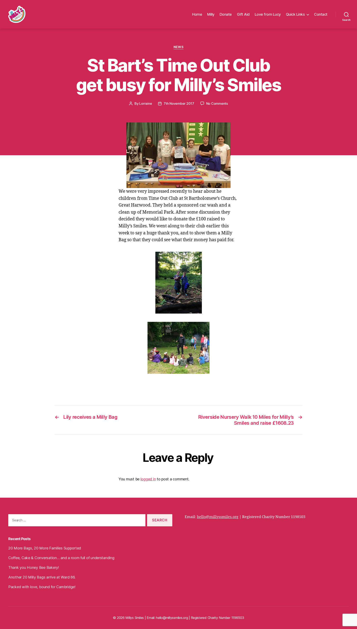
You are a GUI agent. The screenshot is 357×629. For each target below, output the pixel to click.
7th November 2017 (179, 103)
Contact (320, 14)
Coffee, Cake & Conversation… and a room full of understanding (61, 558)
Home (197, 14)
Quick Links (295, 14)
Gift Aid (243, 14)
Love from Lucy (268, 14)
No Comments (217, 103)
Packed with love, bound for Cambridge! (42, 587)
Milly (210, 14)
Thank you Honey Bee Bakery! (33, 567)
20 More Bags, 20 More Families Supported (44, 548)
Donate (226, 14)
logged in (148, 479)
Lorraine (145, 103)
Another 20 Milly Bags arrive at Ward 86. (41, 577)
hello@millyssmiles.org (217, 517)
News (178, 47)
